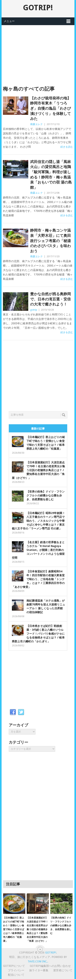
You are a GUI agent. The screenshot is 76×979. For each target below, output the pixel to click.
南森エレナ (36, 124)
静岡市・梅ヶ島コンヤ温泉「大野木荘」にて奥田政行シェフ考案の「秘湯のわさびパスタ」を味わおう (50, 240)
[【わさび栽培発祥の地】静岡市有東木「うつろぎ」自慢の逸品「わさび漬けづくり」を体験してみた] (15, 105)
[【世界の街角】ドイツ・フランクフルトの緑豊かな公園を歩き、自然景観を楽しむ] (61, 903)
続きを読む (66, 146)
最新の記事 (38, 428)
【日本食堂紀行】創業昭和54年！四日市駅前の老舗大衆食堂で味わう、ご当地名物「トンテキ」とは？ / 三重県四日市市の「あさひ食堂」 (38, 579)
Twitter (21, 712)
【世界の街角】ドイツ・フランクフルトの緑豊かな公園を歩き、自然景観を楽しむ (46, 495)
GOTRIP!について (14, 965)
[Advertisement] (38, 52)
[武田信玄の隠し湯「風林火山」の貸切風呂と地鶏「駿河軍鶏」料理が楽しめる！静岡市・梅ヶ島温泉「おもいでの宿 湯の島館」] (15, 169)
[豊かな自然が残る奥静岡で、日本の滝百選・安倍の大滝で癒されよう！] (15, 301)
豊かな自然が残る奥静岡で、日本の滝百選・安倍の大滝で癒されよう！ (50, 299)
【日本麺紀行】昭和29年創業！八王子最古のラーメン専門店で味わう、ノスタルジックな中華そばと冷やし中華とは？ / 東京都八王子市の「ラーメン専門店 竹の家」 (38, 520)
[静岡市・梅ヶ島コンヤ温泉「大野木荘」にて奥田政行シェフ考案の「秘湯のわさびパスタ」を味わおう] (15, 238)
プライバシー (16, 970)
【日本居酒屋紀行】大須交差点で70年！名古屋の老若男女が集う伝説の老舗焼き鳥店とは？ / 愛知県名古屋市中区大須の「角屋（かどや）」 (38, 470)
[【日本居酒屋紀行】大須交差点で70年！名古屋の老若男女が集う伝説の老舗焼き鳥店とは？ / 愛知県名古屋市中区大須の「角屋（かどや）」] (38, 903)
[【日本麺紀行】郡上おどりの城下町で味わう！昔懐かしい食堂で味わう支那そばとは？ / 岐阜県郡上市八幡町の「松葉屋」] (14, 903)
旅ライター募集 (38, 970)
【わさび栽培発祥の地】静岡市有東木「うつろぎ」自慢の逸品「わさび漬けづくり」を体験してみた (50, 108)
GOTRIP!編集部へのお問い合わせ (50, 965)
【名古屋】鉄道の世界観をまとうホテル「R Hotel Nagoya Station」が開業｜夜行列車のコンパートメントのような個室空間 (38, 550)
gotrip (33, 309)
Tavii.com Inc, (38, 961)
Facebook (13, 712)
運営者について (62, 970)
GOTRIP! (38, 7)
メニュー (9, 21)
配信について (16, 974)
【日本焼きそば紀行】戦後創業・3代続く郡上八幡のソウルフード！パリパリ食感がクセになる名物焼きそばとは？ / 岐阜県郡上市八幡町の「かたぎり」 (38, 633)
